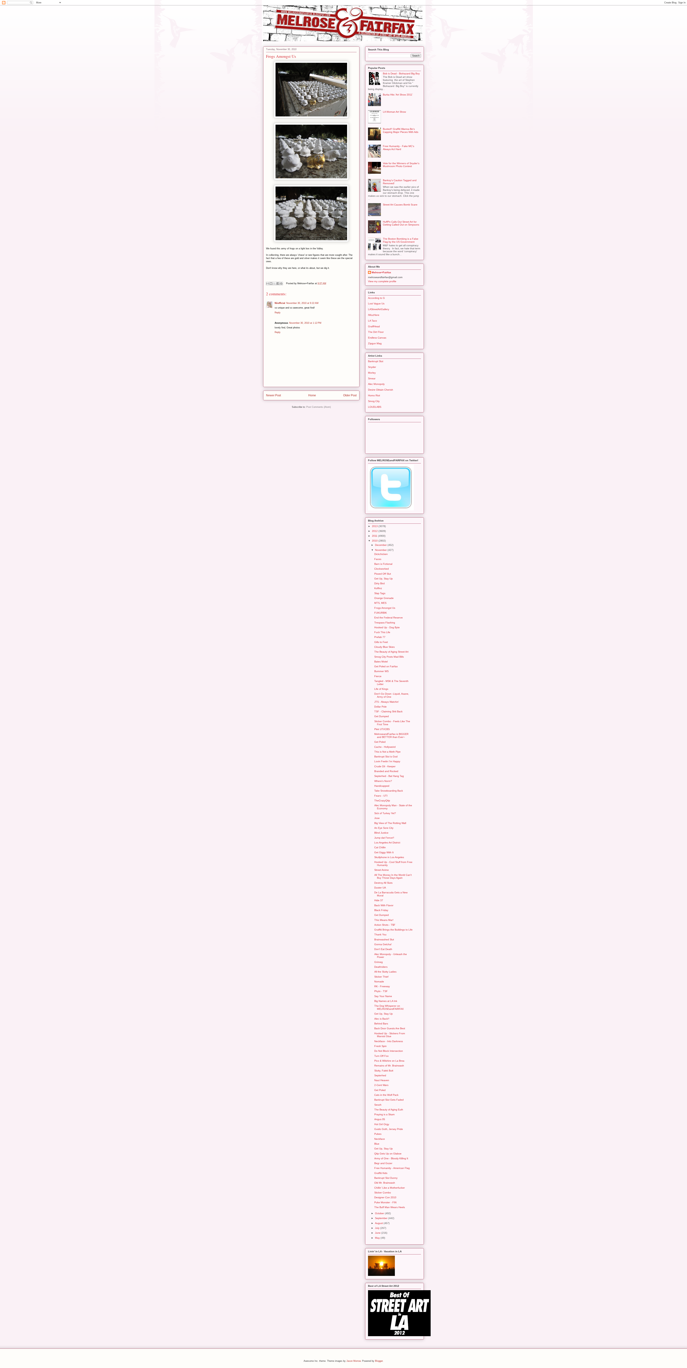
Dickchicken (381, 554)
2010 (375, 540)
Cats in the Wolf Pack (386, 1094)
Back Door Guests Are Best (389, 1028)
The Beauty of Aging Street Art (391, 651)
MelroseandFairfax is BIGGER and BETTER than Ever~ (391, 735)
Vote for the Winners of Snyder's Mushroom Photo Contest (401, 165)
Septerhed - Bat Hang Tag (389, 776)
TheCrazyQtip (382, 800)
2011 (375, 535)
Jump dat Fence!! (384, 837)
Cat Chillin (380, 847)
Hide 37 (378, 900)
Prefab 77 (379, 637)
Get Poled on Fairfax (386, 666)
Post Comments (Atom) (318, 407)
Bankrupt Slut (375, 361)
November (381, 550)
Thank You (380, 934)
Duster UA (380, 887)
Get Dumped (381, 716)
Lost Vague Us (376, 303)
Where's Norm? (383, 781)
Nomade (379, 981)
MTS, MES (380, 602)
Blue (376, 1143)
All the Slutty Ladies (385, 971)
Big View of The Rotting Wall (390, 823)
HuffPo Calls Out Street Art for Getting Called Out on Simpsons (401, 223)
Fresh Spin (380, 1046)
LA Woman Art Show (394, 111)
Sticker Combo (382, 1192)
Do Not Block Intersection (388, 1050)
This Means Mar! (383, 920)
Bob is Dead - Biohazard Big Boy (401, 73)
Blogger (379, 1361)
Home (312, 395)
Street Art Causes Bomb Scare (400, 204)
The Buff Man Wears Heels (389, 1207)
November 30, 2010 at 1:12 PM (305, 323)
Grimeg (378, 962)
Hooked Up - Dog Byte (387, 627)
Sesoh (377, 1104)
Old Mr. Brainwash (384, 1182)
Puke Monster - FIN (385, 1202)
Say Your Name (383, 996)
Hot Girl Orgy (381, 1124)
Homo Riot (374, 395)
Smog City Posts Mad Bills (389, 656)
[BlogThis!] (271, 283)
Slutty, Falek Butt (383, 1070)
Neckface (379, 1138)
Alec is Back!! (381, 1018)
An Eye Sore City (383, 827)
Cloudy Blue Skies (384, 646)
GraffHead (374, 326)
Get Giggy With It (384, 852)
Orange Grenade (384, 598)
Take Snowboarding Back (388, 790)
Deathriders (381, 966)
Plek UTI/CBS (382, 729)
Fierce (377, 676)
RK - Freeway (382, 986)
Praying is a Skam (384, 1114)
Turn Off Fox (381, 1055)
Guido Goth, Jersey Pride (388, 1129)
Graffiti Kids (380, 1173)
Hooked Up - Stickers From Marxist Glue (389, 1035)
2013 (375, 526)
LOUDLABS (374, 406)
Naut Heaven (381, 1080)
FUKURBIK (380, 612)
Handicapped (381, 785)
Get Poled (380, 741)
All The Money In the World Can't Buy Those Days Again (393, 876)
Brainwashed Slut (384, 939)
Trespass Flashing (384, 622)
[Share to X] (274, 283)
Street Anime (381, 869)
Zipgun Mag (375, 343)
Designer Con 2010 (385, 1197)
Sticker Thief (381, 976)
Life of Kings (381, 688)
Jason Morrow (353, 1361)
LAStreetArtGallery (378, 309)
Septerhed (380, 1075)
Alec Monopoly (376, 384)
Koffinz (378, 588)
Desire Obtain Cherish (380, 389)
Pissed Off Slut (382, 573)
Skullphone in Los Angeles (389, 857)
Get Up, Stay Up (383, 578)
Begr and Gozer (383, 1163)
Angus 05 (379, 1119)
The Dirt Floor (376, 332)
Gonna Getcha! (383, 944)
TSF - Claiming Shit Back (388, 711)
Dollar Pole (380, 706)
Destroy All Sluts (383, 882)
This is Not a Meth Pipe (387, 751)
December (381, 545)
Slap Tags (379, 593)
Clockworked (381, 568)
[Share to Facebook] (278, 283)
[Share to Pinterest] (281, 283)
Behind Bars (381, 1023)
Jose (377, 818)
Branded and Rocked (386, 771)
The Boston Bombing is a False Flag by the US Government (400, 240)
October (380, 1213)
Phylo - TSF (381, 991)
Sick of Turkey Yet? (385, 813)
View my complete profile (382, 281)
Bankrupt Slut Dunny (386, 1177)
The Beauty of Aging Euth (388, 1109)
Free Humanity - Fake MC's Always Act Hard (398, 148)
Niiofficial (280, 303)
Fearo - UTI (381, 795)
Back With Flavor (383, 905)
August (379, 1223)
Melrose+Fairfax (381, 272)
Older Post (350, 395)
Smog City (374, 401)
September (381, 1218)
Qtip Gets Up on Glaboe (387, 1153)
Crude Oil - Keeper (385, 766)
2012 (375, 531)
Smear (372, 378)
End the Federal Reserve (388, 617)
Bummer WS (381, 671)
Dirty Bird (379, 583)
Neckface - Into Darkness (388, 1041)
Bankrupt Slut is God (386, 756)
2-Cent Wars (381, 1085)
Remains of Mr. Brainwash (389, 1065)
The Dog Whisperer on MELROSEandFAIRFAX (389, 1007)
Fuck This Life (382, 632)
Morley (372, 372)
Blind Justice (381, 832)
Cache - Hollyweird (385, 746)
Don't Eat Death (383, 949)
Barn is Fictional (383, 563)
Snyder (372, 367)
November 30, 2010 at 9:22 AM (302, 303)
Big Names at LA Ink (385, 1001)
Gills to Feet (381, 642)
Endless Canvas (377, 337)
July (377, 1228)
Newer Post (273, 395)
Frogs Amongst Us (384, 607)
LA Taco (372, 320)
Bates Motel (381, 661)
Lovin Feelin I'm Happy (387, 761)
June (378, 1232)
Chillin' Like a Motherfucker (389, 1187)
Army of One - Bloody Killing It (391, 1158)
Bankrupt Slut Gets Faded (389, 1099)
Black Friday (381, 910)
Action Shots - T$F (384, 924)
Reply (278, 312)
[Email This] (267, 283)
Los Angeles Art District (387, 842)
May (378, 1237)
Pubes (377, 1133)
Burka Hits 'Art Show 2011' (398, 94)
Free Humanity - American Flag (392, 1168)
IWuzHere (373, 315)
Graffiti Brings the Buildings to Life (393, 929)
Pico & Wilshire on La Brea (389, 1060)
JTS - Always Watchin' (386, 701)
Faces (377, 559)
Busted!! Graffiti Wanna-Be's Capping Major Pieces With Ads (400, 130)
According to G (376, 298)
